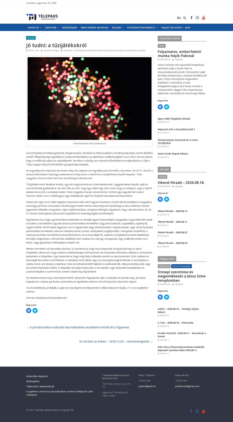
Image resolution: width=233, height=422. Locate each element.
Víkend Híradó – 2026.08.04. (173, 242)
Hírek (161, 45)
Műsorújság (69, 27)
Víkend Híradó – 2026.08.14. (173, 211)
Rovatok (33, 27)
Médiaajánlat (32, 381)
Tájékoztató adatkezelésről (40, 386)
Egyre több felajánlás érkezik (174, 118)
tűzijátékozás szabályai (135, 50)
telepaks (179, 59)
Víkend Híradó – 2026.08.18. (181, 182)
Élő (179, 18)
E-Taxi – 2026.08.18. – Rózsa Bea (175, 322)
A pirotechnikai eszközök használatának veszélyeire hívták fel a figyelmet (77, 327)
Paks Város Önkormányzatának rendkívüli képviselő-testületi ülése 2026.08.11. (181, 348)
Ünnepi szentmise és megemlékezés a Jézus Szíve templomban (182, 276)
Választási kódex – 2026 (175, 27)
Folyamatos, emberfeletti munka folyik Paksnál (179, 53)
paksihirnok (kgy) (51, 50)
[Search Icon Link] (184, 18)
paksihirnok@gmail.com (187, 386)
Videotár (50, 27)
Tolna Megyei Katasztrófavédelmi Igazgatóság (94, 50)
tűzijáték (120, 50)
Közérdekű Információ (141, 27)
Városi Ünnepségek (181, 266)
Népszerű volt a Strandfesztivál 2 (176, 129)
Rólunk (116, 27)
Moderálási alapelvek (37, 376)
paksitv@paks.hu (147, 386)
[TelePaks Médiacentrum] (42, 14)
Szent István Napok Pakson (173, 153)
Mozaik (31, 38)
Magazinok (164, 266)
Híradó (162, 176)
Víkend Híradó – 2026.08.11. (173, 221)
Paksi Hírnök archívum (94, 27)
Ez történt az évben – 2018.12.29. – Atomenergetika (116, 341)
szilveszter (68, 50)
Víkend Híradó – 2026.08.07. (173, 232)
